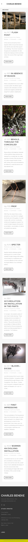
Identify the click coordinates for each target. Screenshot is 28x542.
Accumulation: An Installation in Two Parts (13, 303)
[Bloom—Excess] (14, 353)
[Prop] (14, 191)
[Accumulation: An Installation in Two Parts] (14, 286)
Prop (14, 206)
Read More (8, 61)
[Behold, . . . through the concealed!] (14, 120)
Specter (16, 245)
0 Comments (12, 39)
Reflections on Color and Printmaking (10, 517)
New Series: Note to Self (7, 523)
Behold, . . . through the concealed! (13, 142)
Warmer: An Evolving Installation (12, 448)
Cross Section (4, 512)
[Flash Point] (14, 20)
